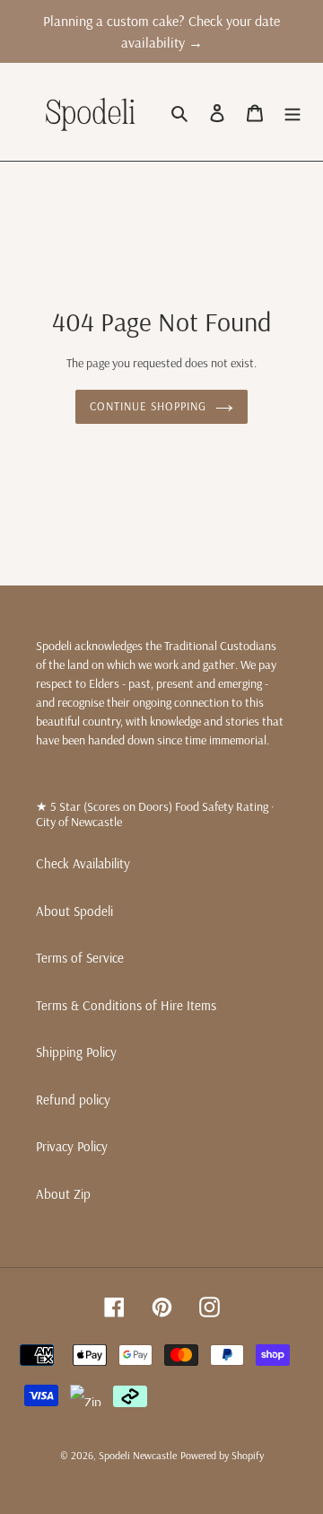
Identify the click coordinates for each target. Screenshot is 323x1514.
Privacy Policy (72, 1146)
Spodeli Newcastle (138, 1455)
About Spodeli (74, 911)
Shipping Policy (76, 1052)
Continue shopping (148, 406)
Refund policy (73, 1099)
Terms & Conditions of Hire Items (126, 1005)
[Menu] (292, 111)
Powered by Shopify (222, 1455)
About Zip (63, 1193)
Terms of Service (80, 957)
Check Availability (83, 863)
